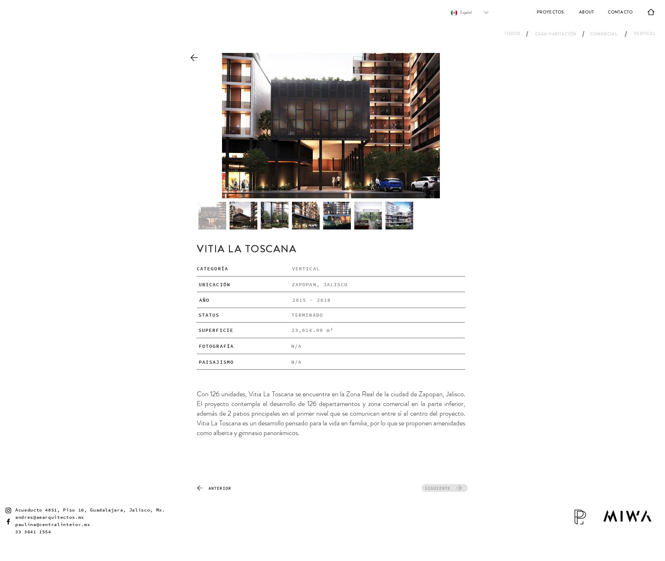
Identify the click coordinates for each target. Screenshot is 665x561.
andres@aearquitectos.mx (49, 517)
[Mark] (194, 57)
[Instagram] (8, 510)
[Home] (651, 12)
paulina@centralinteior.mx (52, 524)
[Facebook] (8, 521)
